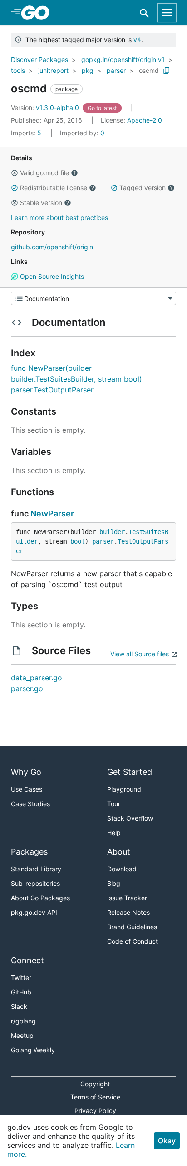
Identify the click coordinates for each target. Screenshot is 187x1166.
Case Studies (30, 804)
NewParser (52, 513)
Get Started (129, 772)
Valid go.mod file (44, 173)
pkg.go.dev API (34, 912)
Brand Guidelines (132, 927)
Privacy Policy (95, 1110)
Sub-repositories (35, 883)
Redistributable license (53, 187)
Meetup (22, 1035)
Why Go (26, 772)
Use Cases (26, 789)
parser (116, 70)
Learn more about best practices (59, 217)
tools (18, 70)
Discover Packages (39, 59)
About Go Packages (40, 898)
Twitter (21, 977)
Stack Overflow (130, 818)
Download (122, 869)
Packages (29, 851)
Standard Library (36, 869)
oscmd (149, 70)
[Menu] (93, 298)
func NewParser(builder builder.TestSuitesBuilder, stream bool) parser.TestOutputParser (76, 378)
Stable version (41, 202)
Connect (27, 960)
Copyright (95, 1084)
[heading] (38, 12)
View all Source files (139, 654)
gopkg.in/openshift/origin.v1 (123, 59)
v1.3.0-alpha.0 (46, 107)
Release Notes (128, 912)
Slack (19, 1006)
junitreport (53, 70)
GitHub (21, 992)
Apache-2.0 (144, 120)
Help (114, 832)
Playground (124, 789)
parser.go (27, 688)
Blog (113, 883)
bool (77, 541)
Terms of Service (95, 1097)
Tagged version (142, 187)
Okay (167, 1140)
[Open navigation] (167, 13)
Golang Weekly (33, 1050)
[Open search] (144, 12)
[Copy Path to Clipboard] (166, 71)
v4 (137, 39)
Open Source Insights (51, 276)
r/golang (23, 1021)
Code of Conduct (132, 941)
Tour (113, 804)
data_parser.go (36, 677)
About (118, 851)
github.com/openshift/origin (52, 247)
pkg (88, 70)
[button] (14, 173)
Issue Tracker (127, 898)
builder (112, 531)
